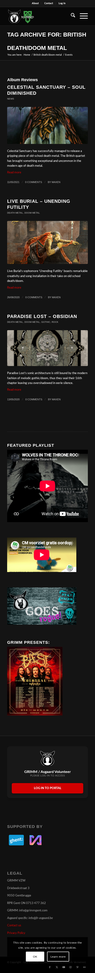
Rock (55, 322)
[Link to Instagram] (70, 967)
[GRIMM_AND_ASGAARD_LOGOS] (39, 16)
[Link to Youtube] (63, 967)
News (10, 98)
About (35, 3)
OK (35, 956)
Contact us (14, 925)
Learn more (57, 956)
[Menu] (81, 16)
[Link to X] (56, 967)
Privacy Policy (16, 933)
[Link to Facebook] (49, 967)
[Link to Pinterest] (77, 967)
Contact (48, 3)
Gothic (45, 322)
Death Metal (15, 213)
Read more (14, 172)
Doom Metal (32, 213)
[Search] (70, 16)
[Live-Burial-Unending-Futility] (47, 242)
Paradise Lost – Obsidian (42, 316)
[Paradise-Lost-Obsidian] (47, 348)
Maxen (56, 182)
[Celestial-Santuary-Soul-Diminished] (47, 125)
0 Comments (33, 182)
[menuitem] (35, 3)
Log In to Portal (47, 788)
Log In (62, 3)
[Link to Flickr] (84, 967)
